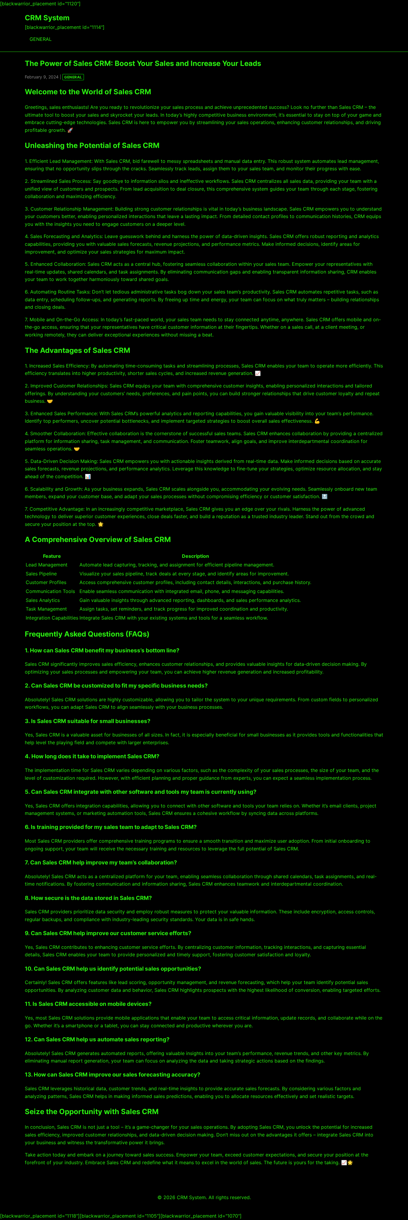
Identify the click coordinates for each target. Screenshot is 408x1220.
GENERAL (41, 39)
